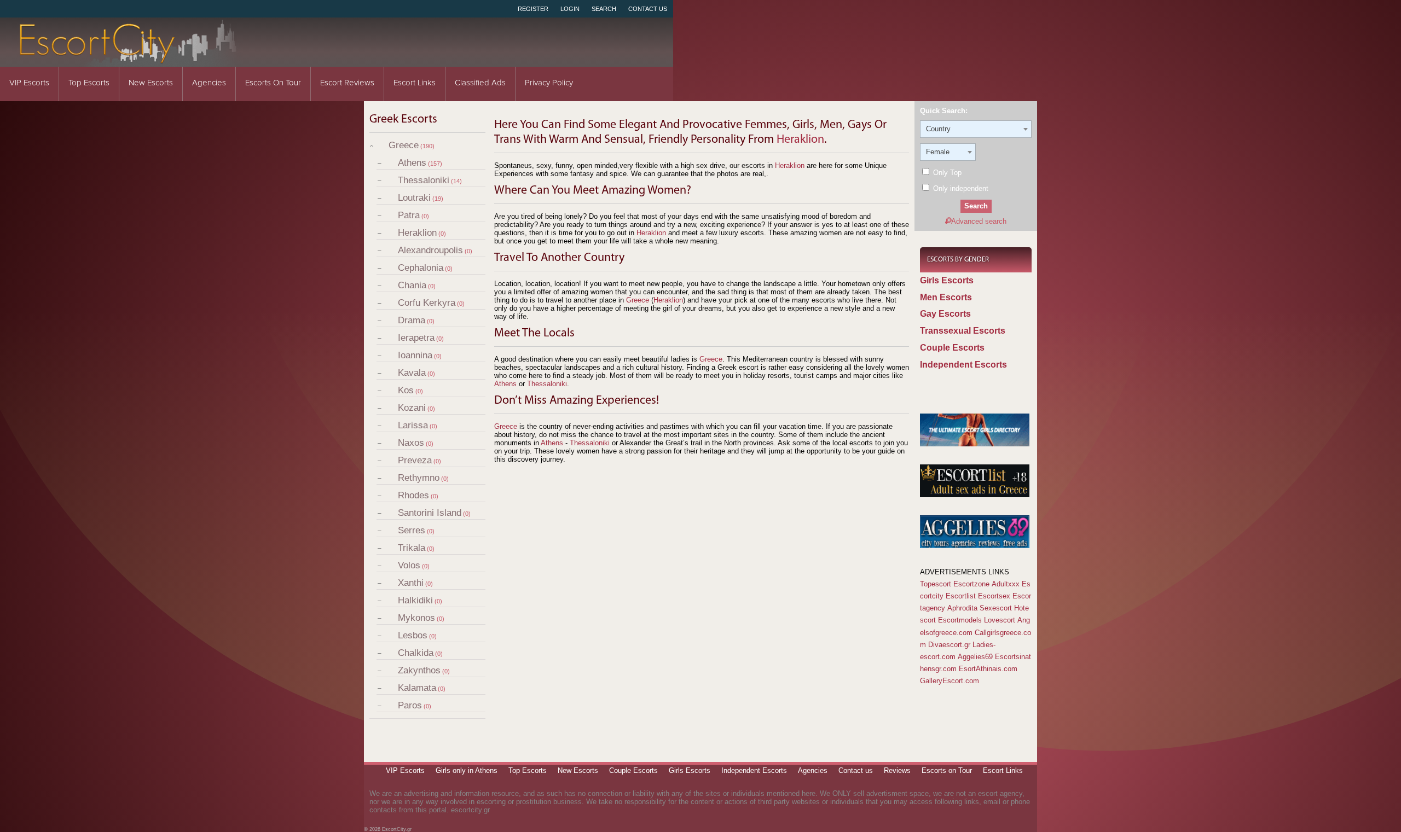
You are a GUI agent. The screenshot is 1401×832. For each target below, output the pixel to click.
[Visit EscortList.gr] (974, 495)
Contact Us (647, 8)
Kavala (412, 373)
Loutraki (414, 198)
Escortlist (961, 596)
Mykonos (416, 618)
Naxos (411, 443)
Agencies (209, 83)
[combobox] (976, 129)
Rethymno (418, 478)
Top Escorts (88, 83)
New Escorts (151, 83)
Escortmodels (960, 620)
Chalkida (415, 653)
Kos (406, 390)
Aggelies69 (975, 657)
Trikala (411, 548)
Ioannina (415, 355)
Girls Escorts (947, 280)
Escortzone (971, 584)
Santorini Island (429, 513)
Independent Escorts (963, 364)
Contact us (855, 770)
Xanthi (411, 583)
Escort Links (414, 83)
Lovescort (999, 620)
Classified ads (480, 83)
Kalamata (417, 688)
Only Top (946, 172)
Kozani (412, 408)
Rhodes (413, 495)
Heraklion (417, 233)
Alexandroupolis (430, 250)
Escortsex (994, 596)
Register (533, 8)
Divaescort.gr (949, 645)
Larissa (413, 425)
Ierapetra (416, 338)
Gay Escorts (945, 313)
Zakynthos (419, 670)
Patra (409, 215)
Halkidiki (415, 600)
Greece (404, 145)
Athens (412, 163)
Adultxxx (1006, 584)
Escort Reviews (347, 83)
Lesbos (412, 635)
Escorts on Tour (273, 83)
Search (604, 8)
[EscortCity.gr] (128, 59)
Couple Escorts (952, 347)
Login (570, 8)
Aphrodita (962, 608)
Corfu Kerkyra (426, 303)
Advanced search (978, 221)
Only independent (959, 188)
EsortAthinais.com (988, 669)
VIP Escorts (29, 83)
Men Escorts (946, 297)
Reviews (897, 770)
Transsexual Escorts (962, 330)
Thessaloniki (423, 180)
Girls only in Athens (466, 770)
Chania (412, 285)
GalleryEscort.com (949, 681)
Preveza (415, 460)
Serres (411, 530)
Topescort (935, 584)
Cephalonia (420, 268)
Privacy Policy (549, 83)
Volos (409, 565)
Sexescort (996, 608)
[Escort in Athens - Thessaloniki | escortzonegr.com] (974, 444)
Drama (411, 320)
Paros (410, 705)
